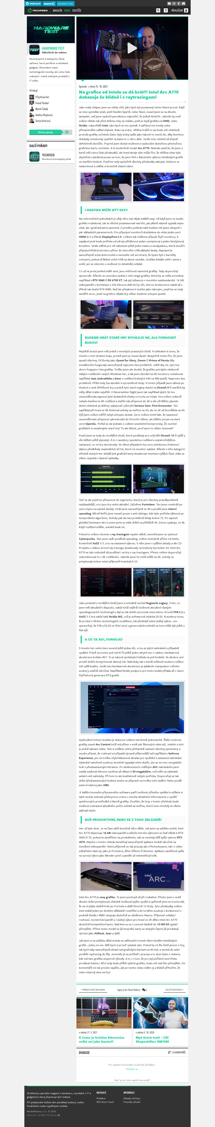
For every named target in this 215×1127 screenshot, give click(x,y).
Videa (67, 10)
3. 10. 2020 (145, 1032)
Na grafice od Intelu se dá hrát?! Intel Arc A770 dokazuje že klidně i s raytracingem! (129, 94)
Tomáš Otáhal (42, 103)
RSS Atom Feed (105, 1102)
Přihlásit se (132, 1069)
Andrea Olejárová (44, 115)
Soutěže (76, 10)
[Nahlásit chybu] (59, 1115)
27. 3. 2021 (88, 1032)
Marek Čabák (41, 109)
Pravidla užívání (131, 1102)
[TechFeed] (37, 10)
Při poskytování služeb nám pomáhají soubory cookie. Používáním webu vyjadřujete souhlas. (55, 1104)
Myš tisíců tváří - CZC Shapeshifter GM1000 (152, 1039)
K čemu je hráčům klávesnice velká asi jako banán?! (101, 1039)
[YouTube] (169, 4)
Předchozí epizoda (93, 989)
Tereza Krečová (42, 121)
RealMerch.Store (65, 3)
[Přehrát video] (132, 48)
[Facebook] (179, 4)
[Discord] (183, 4)
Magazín (57, 10)
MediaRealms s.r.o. (37, 1111)
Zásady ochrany (131, 1098)
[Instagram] (174, 4)
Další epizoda (174, 989)
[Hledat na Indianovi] (158, 10)
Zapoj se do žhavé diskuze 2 (132, 990)
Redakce (101, 1098)
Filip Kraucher (42, 97)
